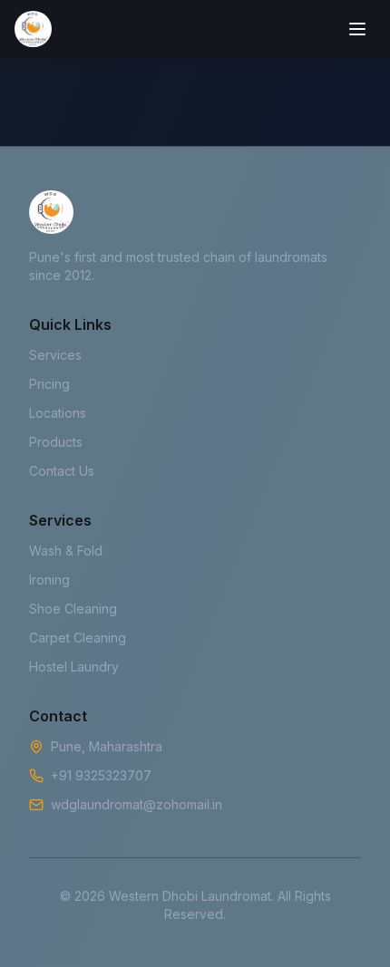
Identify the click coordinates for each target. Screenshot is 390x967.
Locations (57, 413)
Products (56, 442)
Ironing (49, 579)
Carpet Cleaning (77, 637)
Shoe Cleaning (73, 608)
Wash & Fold (65, 550)
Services (55, 355)
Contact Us (61, 471)
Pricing (49, 384)
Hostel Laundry (74, 666)
